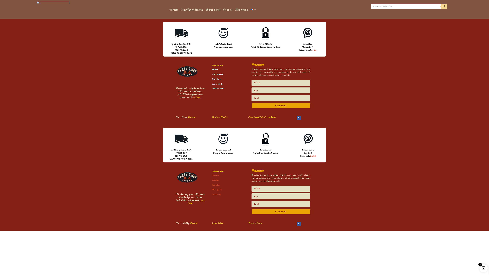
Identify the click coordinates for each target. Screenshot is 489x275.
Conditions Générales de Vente (262, 117)
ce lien (314, 50)
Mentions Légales (219, 117)
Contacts (227, 9)
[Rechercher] (444, 6)
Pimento (191, 117)
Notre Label (216, 79)
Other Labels (217, 190)
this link (313, 156)
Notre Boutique (217, 74)
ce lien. (196, 97)
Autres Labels (213, 9)
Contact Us (216, 194)
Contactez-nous (218, 88)
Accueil (173, 9)
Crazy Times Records (191, 9)
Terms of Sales (255, 223)
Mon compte (241, 9)
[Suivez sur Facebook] (299, 118)
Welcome (215, 175)
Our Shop (215, 180)
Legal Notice (217, 223)
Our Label (216, 185)
